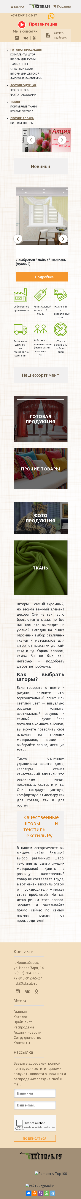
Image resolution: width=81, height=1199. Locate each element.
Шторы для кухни (23, 59)
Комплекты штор (22, 54)
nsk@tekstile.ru (25, 983)
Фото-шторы (20, 90)
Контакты (22, 1043)
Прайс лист (23, 1022)
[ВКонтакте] (28, 1193)
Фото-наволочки (23, 94)
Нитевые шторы (21, 123)
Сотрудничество (27, 1038)
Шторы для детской (25, 73)
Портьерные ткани (23, 106)
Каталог (20, 1017)
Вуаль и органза (21, 111)
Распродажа (24, 1027)
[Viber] (40, 1193)
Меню (18, 6)
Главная (20, 1012)
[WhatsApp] (46, 1193)
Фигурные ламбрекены (26, 78)
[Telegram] (52, 1193)
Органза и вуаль (21, 68)
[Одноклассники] (34, 1193)
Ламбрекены (19, 64)
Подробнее (44, 277)
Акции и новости (27, 1032)
